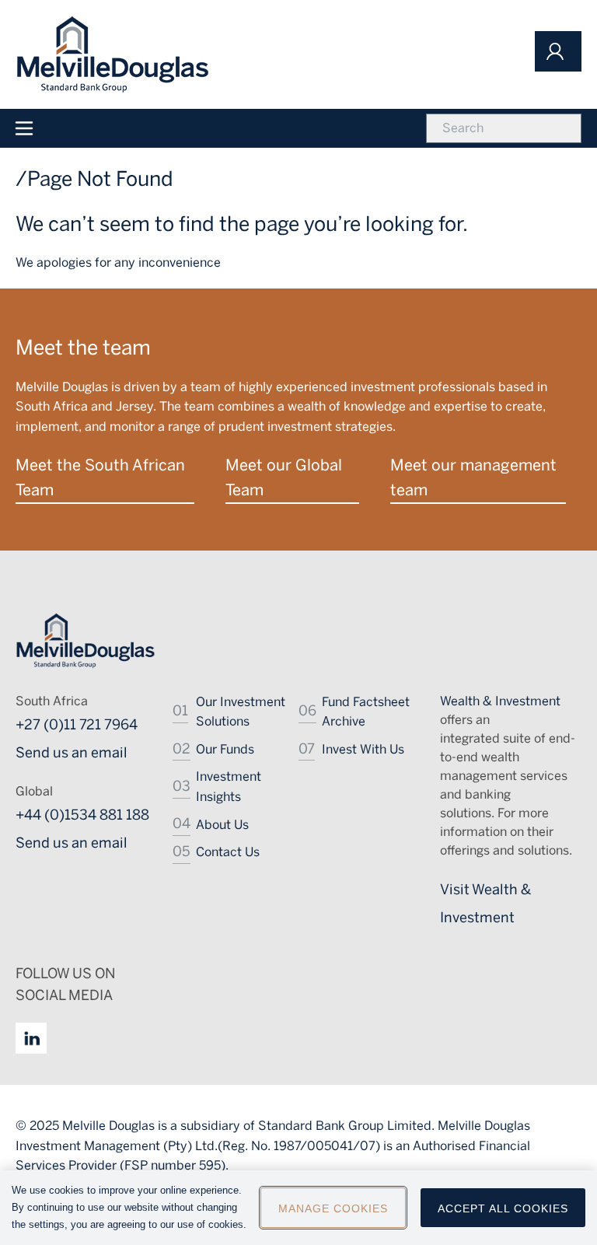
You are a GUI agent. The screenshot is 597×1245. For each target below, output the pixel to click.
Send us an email (71, 752)
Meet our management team (473, 477)
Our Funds (225, 749)
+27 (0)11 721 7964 (77, 724)
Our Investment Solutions (240, 711)
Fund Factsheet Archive (366, 711)
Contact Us (228, 852)
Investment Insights (228, 786)
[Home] (113, 54)
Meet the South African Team (100, 477)
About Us (222, 824)
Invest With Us (363, 749)
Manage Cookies (333, 1208)
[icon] (558, 51)
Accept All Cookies (503, 1208)
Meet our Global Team (283, 477)
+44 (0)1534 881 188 (82, 815)
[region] (298, 1207)
